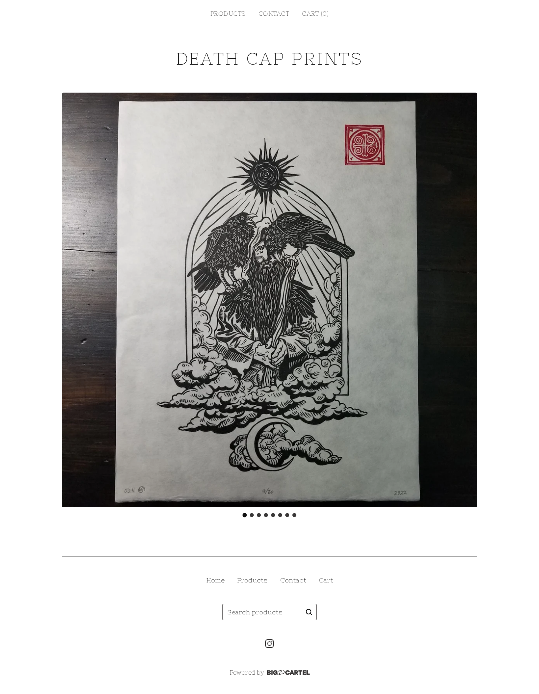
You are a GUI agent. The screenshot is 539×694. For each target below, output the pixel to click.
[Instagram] (269, 643)
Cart (326, 580)
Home (215, 580)
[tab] (245, 515)
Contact (274, 13)
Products (228, 13)
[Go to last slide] (73, 300)
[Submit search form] (309, 612)
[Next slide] (466, 300)
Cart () (315, 13)
